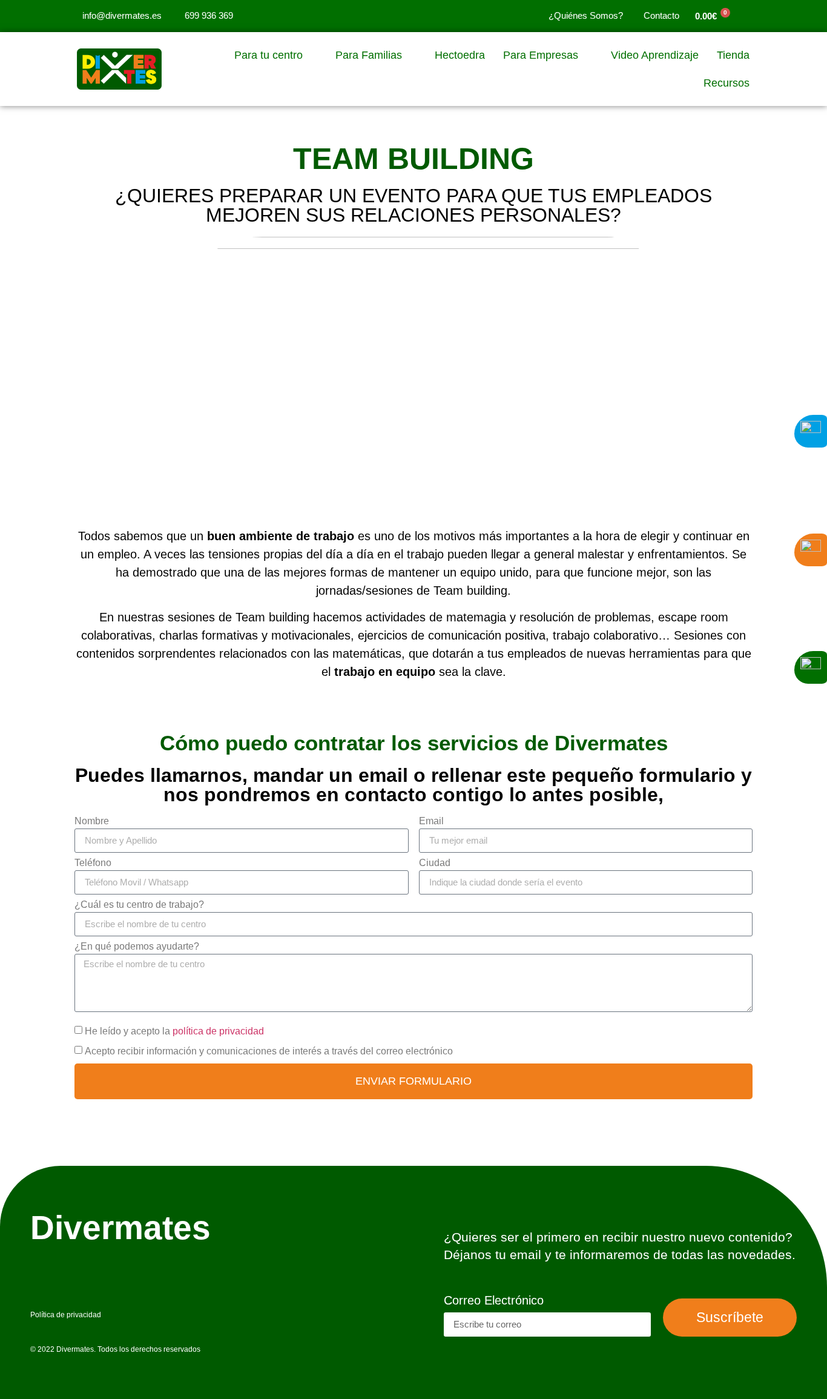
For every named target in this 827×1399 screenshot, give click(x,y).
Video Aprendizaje (655, 55)
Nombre (91, 821)
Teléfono (92, 863)
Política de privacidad (65, 1315)
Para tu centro (268, 55)
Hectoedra (460, 55)
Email (431, 821)
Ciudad (434, 863)
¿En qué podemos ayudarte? (136, 946)
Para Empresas (540, 55)
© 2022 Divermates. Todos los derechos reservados (115, 1349)
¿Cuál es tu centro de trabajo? (139, 905)
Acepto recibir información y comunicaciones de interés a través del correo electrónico (269, 1051)
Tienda (733, 55)
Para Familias (368, 55)
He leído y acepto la (174, 1031)
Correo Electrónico (494, 1300)
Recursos (726, 83)
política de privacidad (217, 1031)
